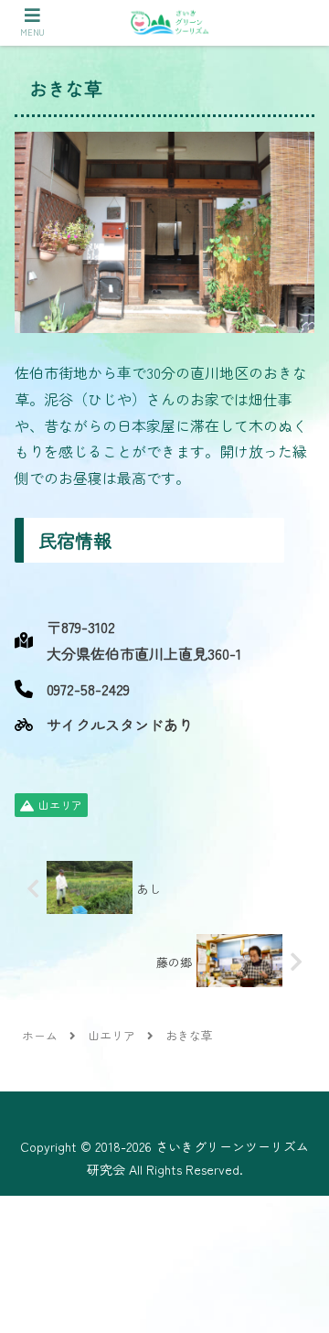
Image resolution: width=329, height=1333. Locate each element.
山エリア (60, 804)
